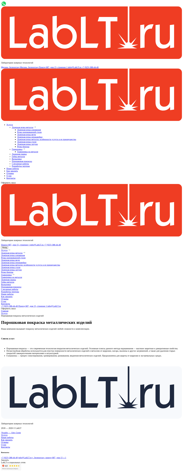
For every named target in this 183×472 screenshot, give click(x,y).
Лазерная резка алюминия (29, 130)
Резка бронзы (23, 146)
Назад (4, 247)
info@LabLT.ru (75, 67)
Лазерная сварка (19, 154)
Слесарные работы (20, 164)
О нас (9, 176)
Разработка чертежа (21, 166)
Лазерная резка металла (22, 127)
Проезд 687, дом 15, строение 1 (15, 245)
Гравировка (17, 149)
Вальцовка (17, 159)
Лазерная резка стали (26, 142)
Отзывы (10, 173)
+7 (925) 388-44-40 (90, 67)
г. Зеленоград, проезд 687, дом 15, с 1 (49, 458)
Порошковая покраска (22, 161)
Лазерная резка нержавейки (29, 137)
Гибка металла (18, 156)
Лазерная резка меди (26, 134)
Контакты (10, 178)
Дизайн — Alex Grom (11, 433)
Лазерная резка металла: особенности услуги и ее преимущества (46, 139)
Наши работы (12, 168)
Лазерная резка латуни (27, 144)
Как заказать (12, 171)
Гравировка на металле (27, 152)
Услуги (9, 125)
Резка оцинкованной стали (29, 132)
